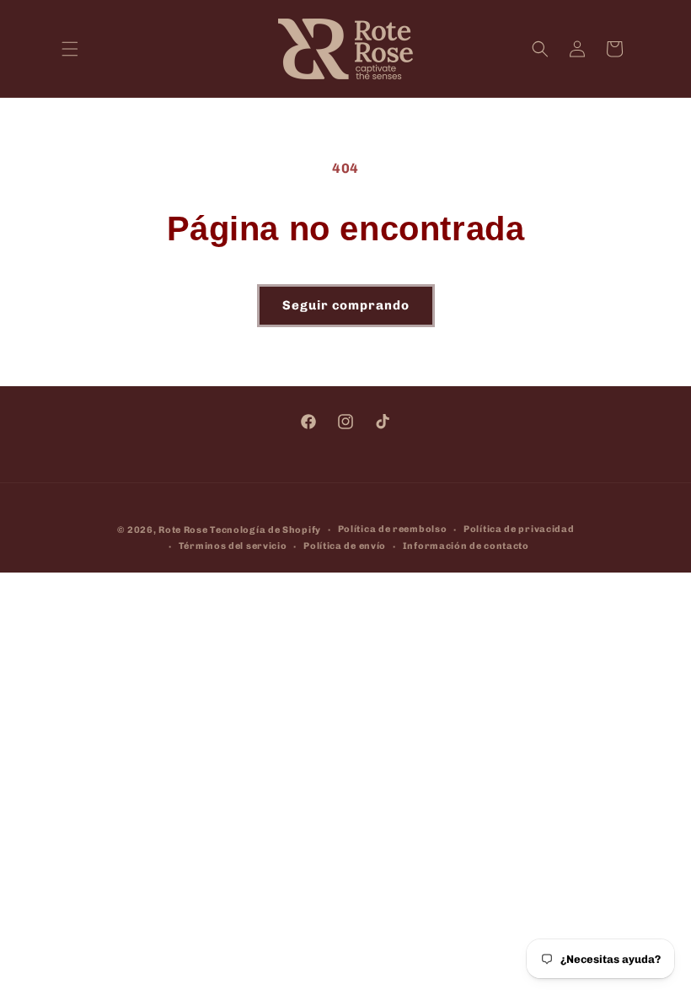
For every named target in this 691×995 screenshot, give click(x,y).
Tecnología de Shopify (265, 529)
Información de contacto (466, 546)
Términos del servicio (233, 546)
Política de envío (344, 546)
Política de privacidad (518, 529)
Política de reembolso (392, 529)
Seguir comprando (346, 305)
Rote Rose (182, 529)
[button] (69, 48)
